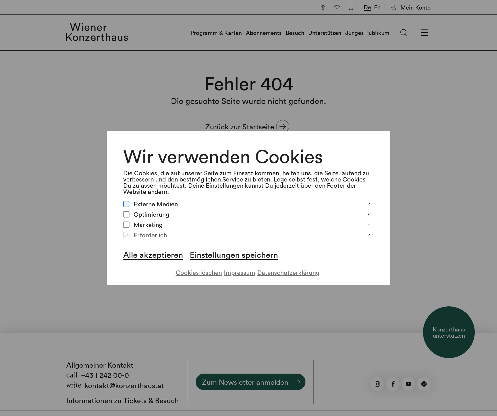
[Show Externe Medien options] (368, 204)
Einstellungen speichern (234, 255)
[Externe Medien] (126, 204)
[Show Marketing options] (368, 224)
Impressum (239, 272)
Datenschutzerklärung (288, 272)
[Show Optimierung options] (368, 214)
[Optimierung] (126, 214)
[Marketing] (126, 225)
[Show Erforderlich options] (368, 235)
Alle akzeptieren (153, 255)
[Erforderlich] (126, 235)
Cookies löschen (199, 272)
